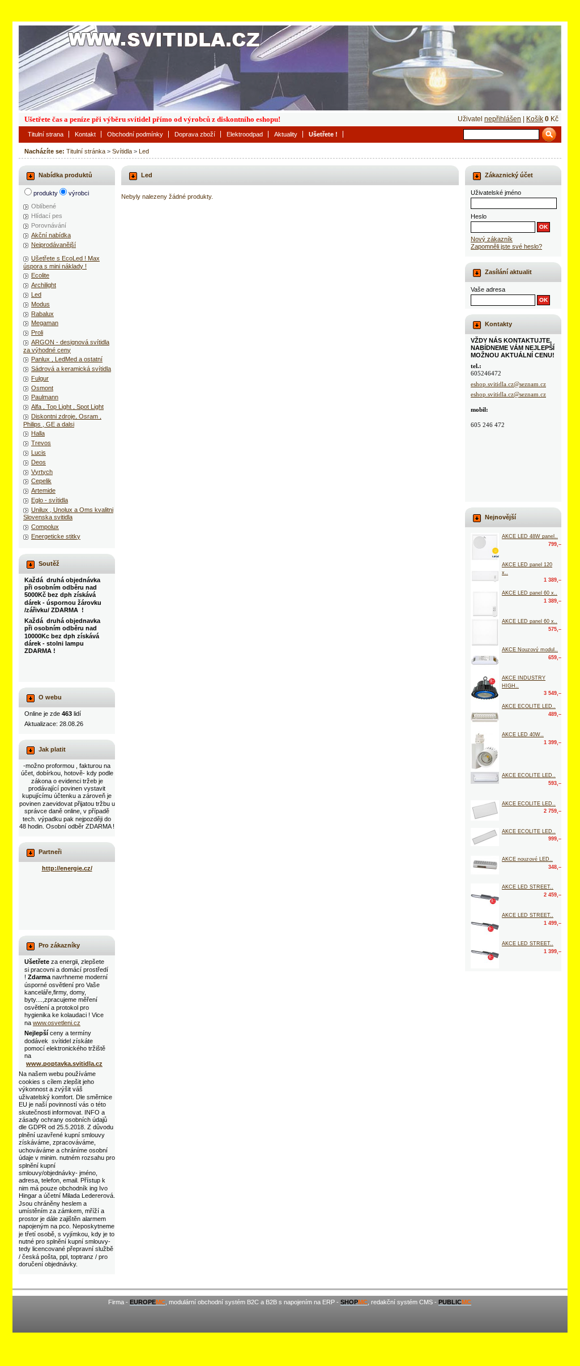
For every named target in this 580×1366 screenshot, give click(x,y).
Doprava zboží (194, 134)
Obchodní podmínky (135, 134)
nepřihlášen (502, 119)
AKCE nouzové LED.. (527, 859)
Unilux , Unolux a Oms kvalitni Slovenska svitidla (68, 513)
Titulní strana (45, 134)
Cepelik (41, 480)
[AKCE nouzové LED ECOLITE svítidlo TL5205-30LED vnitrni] (485, 865)
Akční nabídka (51, 235)
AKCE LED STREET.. (527, 887)
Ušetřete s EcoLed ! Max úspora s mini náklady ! (61, 262)
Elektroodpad (245, 134)
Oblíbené (43, 206)
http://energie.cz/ (67, 868)
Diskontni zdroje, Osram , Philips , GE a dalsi (62, 420)
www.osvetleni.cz (56, 1022)
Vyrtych (42, 471)
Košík (534, 119)
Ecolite (40, 275)
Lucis (38, 452)
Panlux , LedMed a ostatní (67, 359)
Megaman (44, 322)
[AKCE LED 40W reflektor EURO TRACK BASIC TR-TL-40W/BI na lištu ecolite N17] (485, 751)
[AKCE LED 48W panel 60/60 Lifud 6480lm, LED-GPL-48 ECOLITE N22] (485, 547)
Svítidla (122, 151)
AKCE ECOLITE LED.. (529, 706)
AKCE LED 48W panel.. (530, 536)
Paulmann (44, 397)
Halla (38, 433)
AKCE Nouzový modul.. (530, 649)
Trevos (41, 442)
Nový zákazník (492, 239)
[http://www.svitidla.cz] (290, 67)
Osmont (42, 388)
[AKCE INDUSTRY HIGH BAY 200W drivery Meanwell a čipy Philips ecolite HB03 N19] (485, 689)
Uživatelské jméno (496, 192)
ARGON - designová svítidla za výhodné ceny (66, 346)
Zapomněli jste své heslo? (506, 246)
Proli (37, 332)
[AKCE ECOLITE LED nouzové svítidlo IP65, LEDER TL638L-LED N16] (485, 778)
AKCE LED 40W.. (523, 734)
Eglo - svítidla (49, 500)
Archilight (43, 284)
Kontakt (85, 134)
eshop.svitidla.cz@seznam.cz (508, 384)
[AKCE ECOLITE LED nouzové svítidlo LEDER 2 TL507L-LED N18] (485, 717)
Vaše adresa (488, 289)
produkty (45, 193)
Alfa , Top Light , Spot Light (67, 406)
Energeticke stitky (55, 536)
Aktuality (285, 134)
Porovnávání (48, 225)
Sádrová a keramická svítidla (71, 368)
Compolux (45, 526)
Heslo (479, 216)
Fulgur (40, 378)
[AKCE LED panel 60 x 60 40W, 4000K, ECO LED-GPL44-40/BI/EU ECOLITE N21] (485, 632)
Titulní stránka (85, 151)
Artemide (43, 490)
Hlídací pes (46, 215)
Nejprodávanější (53, 244)
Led (144, 151)
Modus (40, 304)
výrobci (79, 193)
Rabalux (42, 313)
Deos (38, 462)
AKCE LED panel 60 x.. (529, 593)
